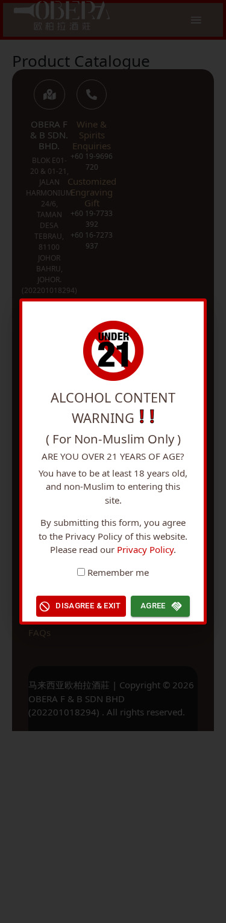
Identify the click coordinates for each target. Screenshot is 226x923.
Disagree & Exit (88, 605)
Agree (153, 605)
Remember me (118, 572)
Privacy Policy (145, 549)
